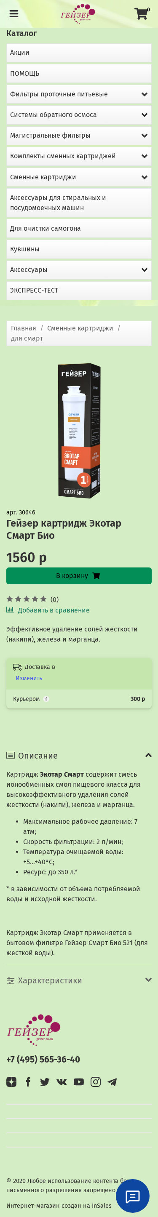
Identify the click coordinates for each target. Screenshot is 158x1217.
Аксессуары (29, 270)
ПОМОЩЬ (24, 73)
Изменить (29, 678)
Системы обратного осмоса (53, 115)
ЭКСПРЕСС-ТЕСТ (34, 290)
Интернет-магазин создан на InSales (59, 1205)
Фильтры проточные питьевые (59, 94)
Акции (19, 52)
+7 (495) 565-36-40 (43, 1060)
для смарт (27, 338)
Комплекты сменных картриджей (63, 156)
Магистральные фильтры (50, 135)
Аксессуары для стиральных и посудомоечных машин (58, 203)
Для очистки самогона (45, 228)
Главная (23, 328)
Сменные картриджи (80, 328)
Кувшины (25, 249)
